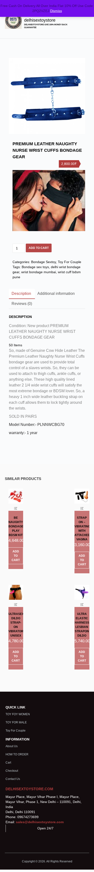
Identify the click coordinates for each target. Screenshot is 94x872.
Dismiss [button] (56, 11)
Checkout (12, 770)
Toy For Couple (69, 262)
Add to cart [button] (16, 556)
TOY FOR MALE (16, 722)
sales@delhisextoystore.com (40, 822)
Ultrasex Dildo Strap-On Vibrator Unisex (15, 624)
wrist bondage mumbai (38, 272)
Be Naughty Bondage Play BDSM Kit (15, 526)
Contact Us (13, 779)
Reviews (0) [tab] (22, 304)
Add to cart (39, 248)
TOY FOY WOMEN (18, 714)
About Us (12, 746)
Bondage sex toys (35, 267)
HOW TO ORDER (17, 754)
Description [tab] (21, 293)
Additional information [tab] (56, 293)
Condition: (18, 326)
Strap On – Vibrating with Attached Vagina (81, 528)
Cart (8, 762)
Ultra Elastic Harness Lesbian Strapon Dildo (82, 624)
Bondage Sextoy (43, 262)
